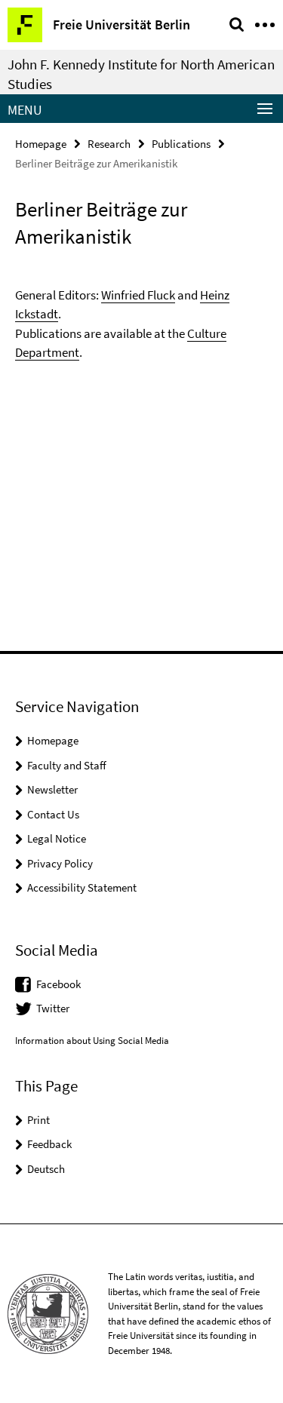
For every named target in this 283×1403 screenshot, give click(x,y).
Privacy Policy (60, 863)
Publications (181, 144)
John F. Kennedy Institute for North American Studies (141, 74)
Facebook (58, 984)
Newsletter (52, 789)
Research (109, 144)
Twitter (52, 1008)
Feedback (49, 1144)
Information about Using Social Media (92, 1040)
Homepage (40, 144)
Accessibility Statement (82, 887)
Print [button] (38, 1120)
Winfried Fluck (138, 295)
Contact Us (53, 814)
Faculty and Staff (66, 765)
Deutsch (46, 1169)
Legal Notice (56, 838)
